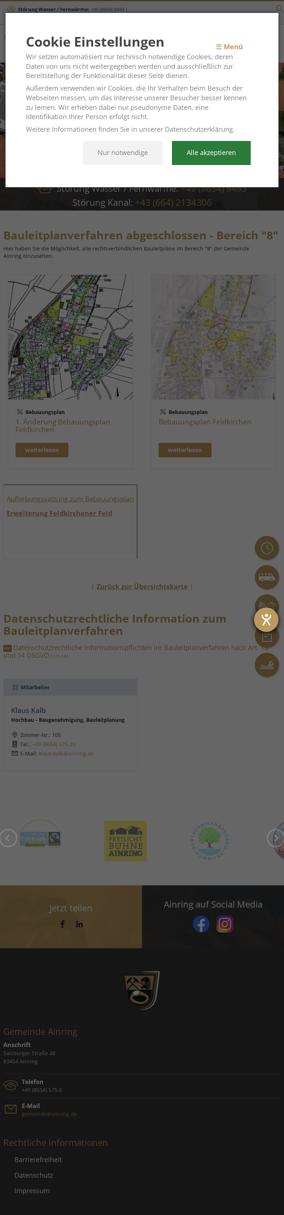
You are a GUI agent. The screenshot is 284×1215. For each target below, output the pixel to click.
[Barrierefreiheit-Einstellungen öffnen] (266, 620)
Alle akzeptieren (211, 152)
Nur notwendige (123, 152)
